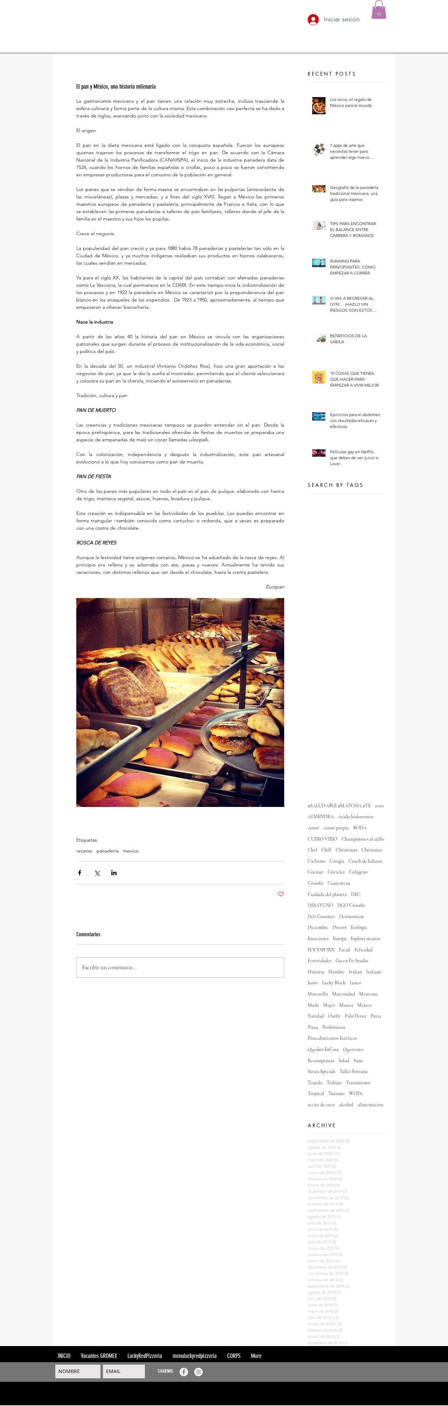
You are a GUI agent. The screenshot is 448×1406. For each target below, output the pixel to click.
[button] (379, 9)
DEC (355, 894)
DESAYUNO (320, 905)
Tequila (315, 1083)
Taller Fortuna (354, 1071)
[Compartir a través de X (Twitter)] (96, 872)
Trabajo (334, 1083)
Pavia (376, 1016)
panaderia (108, 851)
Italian (355, 972)
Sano (358, 1061)
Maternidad (343, 994)
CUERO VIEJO (322, 839)
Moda (313, 1005)
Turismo (336, 1093)
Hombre (336, 972)
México (364, 1005)
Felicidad (363, 950)
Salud (343, 1061)
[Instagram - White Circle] (198, 1372)
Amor (313, 828)
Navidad (316, 1016)
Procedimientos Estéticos (332, 1038)
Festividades (319, 961)
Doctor (339, 927)
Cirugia (337, 861)
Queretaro (353, 1049)
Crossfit (315, 883)
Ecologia (359, 927)
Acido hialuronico (355, 817)
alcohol (346, 1105)
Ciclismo (317, 861)
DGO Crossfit (351, 905)
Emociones (318, 939)
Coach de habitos (365, 861)
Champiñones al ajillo (363, 839)
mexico (131, 851)
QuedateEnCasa (323, 1049)
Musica (346, 1005)
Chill (326, 850)
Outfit (334, 1016)
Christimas (346, 850)
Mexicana (368, 994)
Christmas (372, 850)
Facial (344, 950)
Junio (313, 983)
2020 (379, 806)
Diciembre (318, 927)
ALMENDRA (321, 817)
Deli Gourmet (321, 916)
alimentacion (370, 1105)
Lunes (355, 983)
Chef (312, 850)
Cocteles (336, 872)
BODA (360, 828)
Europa (339, 939)
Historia (316, 972)
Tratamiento (358, 1083)
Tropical (316, 1093)
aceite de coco (321, 1105)
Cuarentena (339, 883)
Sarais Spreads (321, 1071)
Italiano (374, 972)
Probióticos (333, 1027)
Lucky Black (333, 983)
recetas (84, 851)
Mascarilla (318, 994)
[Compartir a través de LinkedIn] (114, 872)
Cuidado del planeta (327, 894)
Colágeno (358, 872)
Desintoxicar (351, 916)
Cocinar (315, 872)
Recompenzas (321, 1061)
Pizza (313, 1027)
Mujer (329, 1005)
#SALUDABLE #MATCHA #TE (339, 806)
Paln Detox (355, 1016)
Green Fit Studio (352, 961)
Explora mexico (365, 939)
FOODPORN (321, 950)
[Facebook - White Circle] (184, 1372)
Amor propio (336, 828)
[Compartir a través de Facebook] (79, 872)
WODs (356, 1093)
